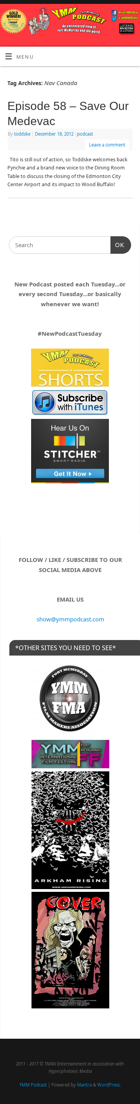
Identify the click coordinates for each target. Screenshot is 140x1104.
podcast (85, 134)
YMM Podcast (33, 1085)
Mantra (84, 1085)
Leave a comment (107, 145)
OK (117, 245)
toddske (22, 134)
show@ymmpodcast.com (70, 619)
